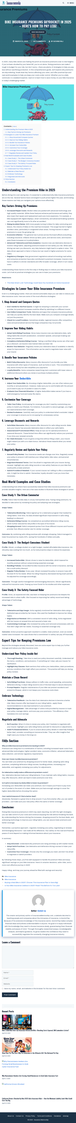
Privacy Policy (30, 1116)
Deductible (25, 378)
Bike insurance (38, 32)
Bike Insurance (10, 879)
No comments (39, 41)
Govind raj (58, 41)
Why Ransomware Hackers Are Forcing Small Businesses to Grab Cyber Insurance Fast (30, 1076)
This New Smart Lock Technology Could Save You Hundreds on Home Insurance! (38, 283)
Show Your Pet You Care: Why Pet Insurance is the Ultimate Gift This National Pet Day (30, 1053)
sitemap (65, 1116)
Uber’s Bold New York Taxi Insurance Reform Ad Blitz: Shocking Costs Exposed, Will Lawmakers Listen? (35, 1030)
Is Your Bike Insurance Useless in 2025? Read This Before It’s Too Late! (32, 886)
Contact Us (20, 1116)
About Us (11, 1116)
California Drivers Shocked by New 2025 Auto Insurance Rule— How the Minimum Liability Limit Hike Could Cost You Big (37, 1099)
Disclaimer (57, 1116)
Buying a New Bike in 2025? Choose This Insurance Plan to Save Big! (31, 882)
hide (14, 126)
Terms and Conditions (44, 1116)
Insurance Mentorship (41, 1120)
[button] (63, 3)
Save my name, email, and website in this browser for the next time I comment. (34, 989)
